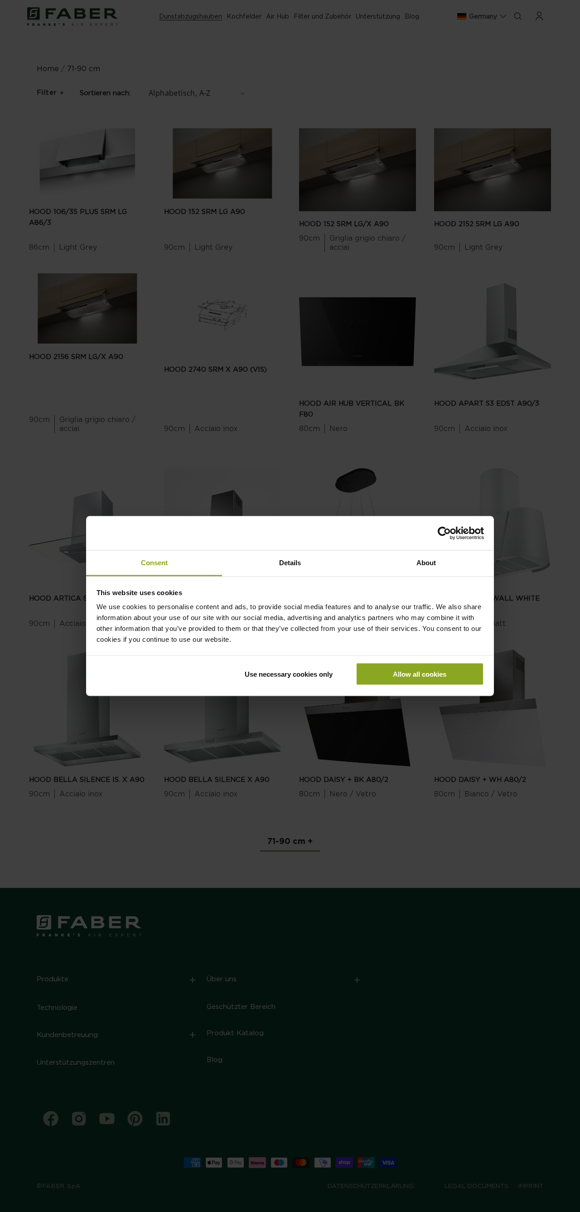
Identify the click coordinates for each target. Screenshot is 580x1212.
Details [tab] (290, 563)
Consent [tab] (154, 563)
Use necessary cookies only (289, 674)
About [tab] (426, 563)
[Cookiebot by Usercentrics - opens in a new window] (444, 533)
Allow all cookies (419, 674)
